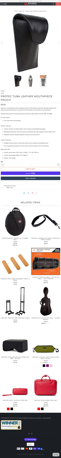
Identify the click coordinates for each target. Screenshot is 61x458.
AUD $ (29, 444)
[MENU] (1, 4)
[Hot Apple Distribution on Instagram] (32, 434)
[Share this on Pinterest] (32, 193)
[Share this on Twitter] (24, 193)
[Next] (59, 43)
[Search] (53, 4)
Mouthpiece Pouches (10, 185)
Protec (3, 91)
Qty (2, 161)
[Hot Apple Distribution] (30, 4)
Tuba (11, 187)
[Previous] (2, 43)
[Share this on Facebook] (28, 193)
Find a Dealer (30, 178)
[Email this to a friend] (36, 193)
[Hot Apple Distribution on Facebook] (29, 434)
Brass (8, 187)
